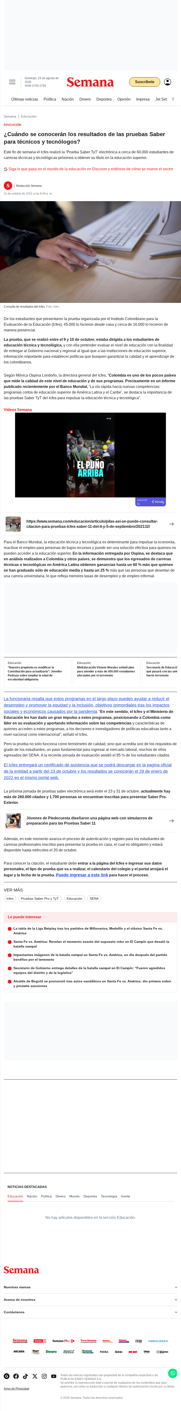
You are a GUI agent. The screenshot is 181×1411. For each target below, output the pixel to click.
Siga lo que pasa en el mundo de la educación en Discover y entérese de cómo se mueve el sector (90, 169)
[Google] (6, 1376)
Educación (29, 116)
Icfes (9, 898)
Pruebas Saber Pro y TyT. (40, 898)
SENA (94, 898)
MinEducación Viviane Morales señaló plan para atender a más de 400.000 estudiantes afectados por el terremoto (106, 671)
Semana (10, 116)
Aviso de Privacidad (21, 1389)
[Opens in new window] (16, 1376)
